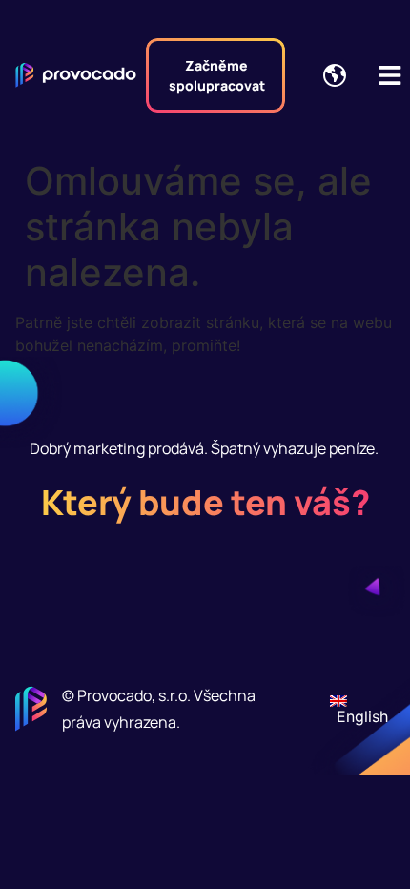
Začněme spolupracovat (217, 75)
